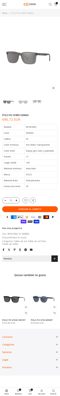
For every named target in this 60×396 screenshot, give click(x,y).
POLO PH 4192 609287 (42, 319)
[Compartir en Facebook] (3, 249)
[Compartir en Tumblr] (20, 249)
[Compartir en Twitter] (9, 249)
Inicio (4, 13)
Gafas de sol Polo (37, 241)
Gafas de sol (20, 241)
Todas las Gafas (10, 244)
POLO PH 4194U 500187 (13, 319)
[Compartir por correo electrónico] (31, 249)
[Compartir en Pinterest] (14, 249)
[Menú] (8, 4)
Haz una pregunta (12, 228)
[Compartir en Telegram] (25, 249)
